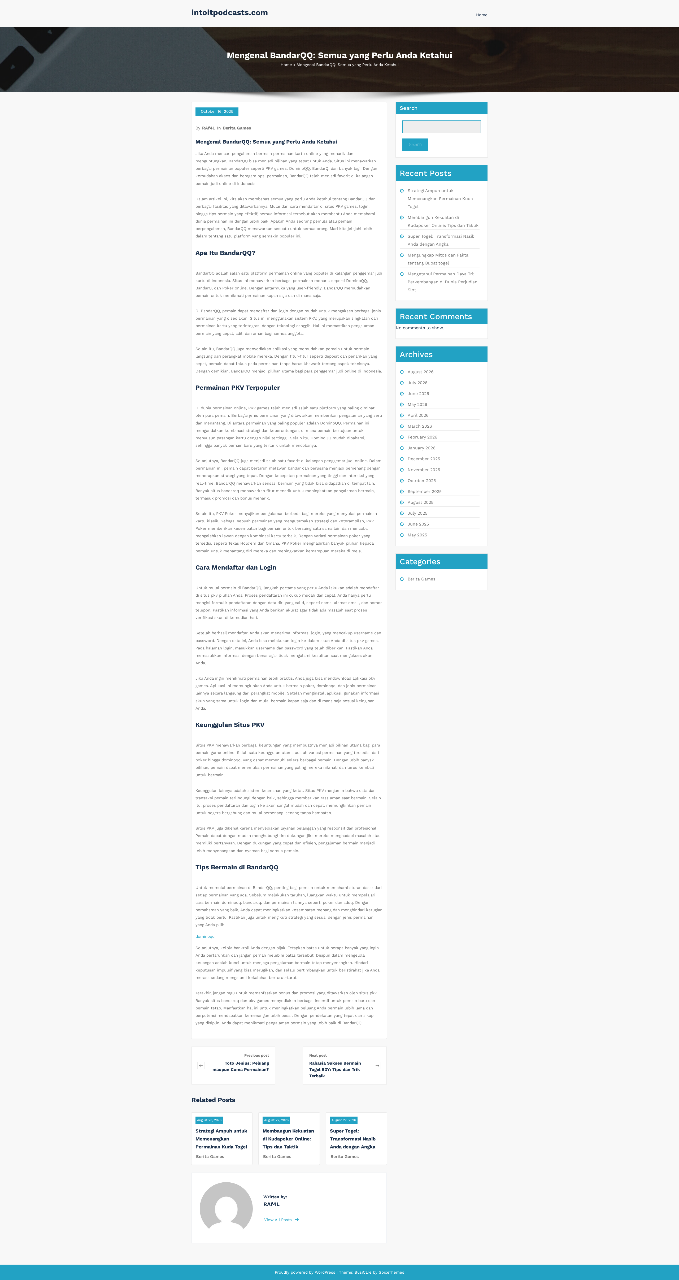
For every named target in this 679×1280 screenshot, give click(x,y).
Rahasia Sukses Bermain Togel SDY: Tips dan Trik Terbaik (335, 1069)
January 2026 (422, 447)
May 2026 (417, 404)
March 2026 (420, 426)
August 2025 (420, 502)
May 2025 (417, 534)
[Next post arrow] (377, 1065)
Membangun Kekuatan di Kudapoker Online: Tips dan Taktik (288, 1138)
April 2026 (418, 415)
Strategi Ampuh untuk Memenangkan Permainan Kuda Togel (221, 1138)
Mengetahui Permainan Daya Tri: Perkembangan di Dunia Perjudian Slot (442, 281)
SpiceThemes (390, 1272)
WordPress (325, 1272)
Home (482, 14)
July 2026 (418, 382)
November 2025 (424, 469)
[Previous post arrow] (201, 1065)
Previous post (256, 1055)
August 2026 (421, 371)
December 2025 (424, 458)
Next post (318, 1055)
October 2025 (422, 480)
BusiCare (364, 1272)
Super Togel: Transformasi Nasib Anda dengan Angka (353, 1138)
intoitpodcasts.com (229, 12)
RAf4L (208, 128)
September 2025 (425, 491)
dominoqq (205, 936)
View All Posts (278, 1219)
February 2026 (422, 437)
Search (408, 108)
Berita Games (237, 128)
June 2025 (418, 524)
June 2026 (418, 393)
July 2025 (417, 513)
